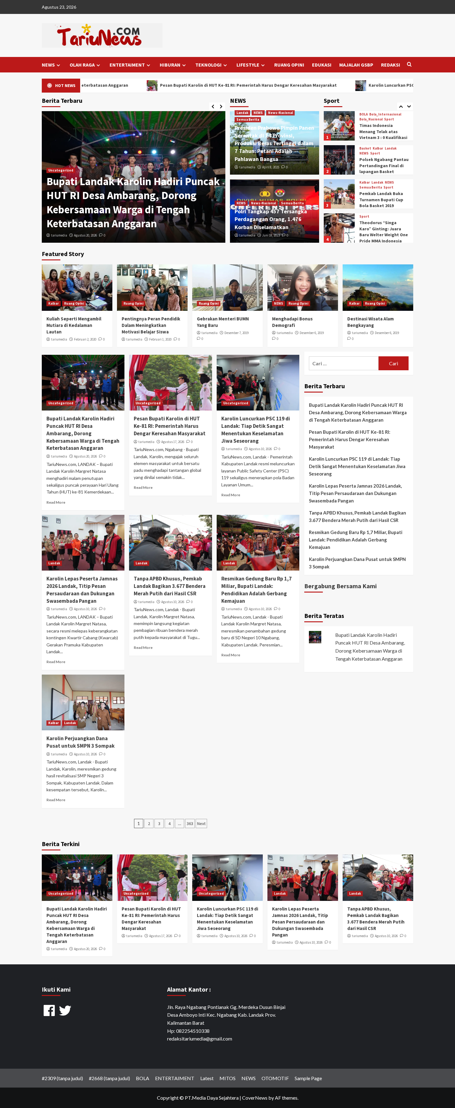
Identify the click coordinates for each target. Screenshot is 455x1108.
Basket (365, 114)
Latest (207, 1078)
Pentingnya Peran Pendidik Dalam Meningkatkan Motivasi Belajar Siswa (151, 325)
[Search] (409, 64)
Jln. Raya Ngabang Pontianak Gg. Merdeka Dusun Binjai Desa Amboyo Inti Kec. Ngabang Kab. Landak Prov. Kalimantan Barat (226, 1015)
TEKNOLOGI (208, 65)
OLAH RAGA (82, 65)
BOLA (363, 216)
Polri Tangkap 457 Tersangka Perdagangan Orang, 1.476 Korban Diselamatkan (271, 219)
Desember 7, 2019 (236, 333)
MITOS (227, 1078)
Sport (375, 119)
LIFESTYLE (247, 65)
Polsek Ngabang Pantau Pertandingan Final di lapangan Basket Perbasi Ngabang (384, 134)
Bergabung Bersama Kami (340, 586)
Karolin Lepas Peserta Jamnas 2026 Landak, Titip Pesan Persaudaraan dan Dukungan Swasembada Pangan (82, 589)
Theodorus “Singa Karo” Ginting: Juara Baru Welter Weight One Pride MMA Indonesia (383, 198)
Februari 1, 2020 (160, 339)
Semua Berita (247, 119)
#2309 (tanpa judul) (62, 1078)
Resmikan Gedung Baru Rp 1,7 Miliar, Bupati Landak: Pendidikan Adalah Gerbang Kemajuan (256, 589)
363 (190, 823)
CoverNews (254, 1098)
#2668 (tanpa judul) (109, 1078)
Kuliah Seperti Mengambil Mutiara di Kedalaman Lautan (73, 325)
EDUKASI (322, 65)
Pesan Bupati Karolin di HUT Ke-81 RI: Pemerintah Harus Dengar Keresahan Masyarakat (150, 85)
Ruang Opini (74, 303)
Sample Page (308, 1078)
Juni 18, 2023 (271, 235)
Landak (242, 113)
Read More (55, 502)
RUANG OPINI (289, 65)
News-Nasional (280, 113)
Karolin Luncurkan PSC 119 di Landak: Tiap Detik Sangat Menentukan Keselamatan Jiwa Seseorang (255, 429)
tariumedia (59, 235)
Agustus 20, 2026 (85, 235)
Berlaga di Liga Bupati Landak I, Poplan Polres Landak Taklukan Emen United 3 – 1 (383, 237)
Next (201, 823)
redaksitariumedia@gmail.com (199, 1038)
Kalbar (378, 114)
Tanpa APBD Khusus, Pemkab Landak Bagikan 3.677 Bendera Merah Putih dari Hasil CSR (170, 586)
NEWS (48, 65)
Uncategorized (60, 170)
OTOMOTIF (275, 1078)
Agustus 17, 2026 (172, 442)
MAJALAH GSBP (356, 65)
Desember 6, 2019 (312, 333)
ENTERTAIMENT (127, 65)
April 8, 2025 (270, 167)
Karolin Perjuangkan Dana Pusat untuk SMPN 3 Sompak (80, 742)
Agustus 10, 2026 (260, 449)
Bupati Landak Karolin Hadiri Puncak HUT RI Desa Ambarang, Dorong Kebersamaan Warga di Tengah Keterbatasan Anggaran (133, 203)
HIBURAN (170, 65)
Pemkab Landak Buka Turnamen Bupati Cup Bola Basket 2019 (381, 165)
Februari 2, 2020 (85, 339)
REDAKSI (390, 65)
